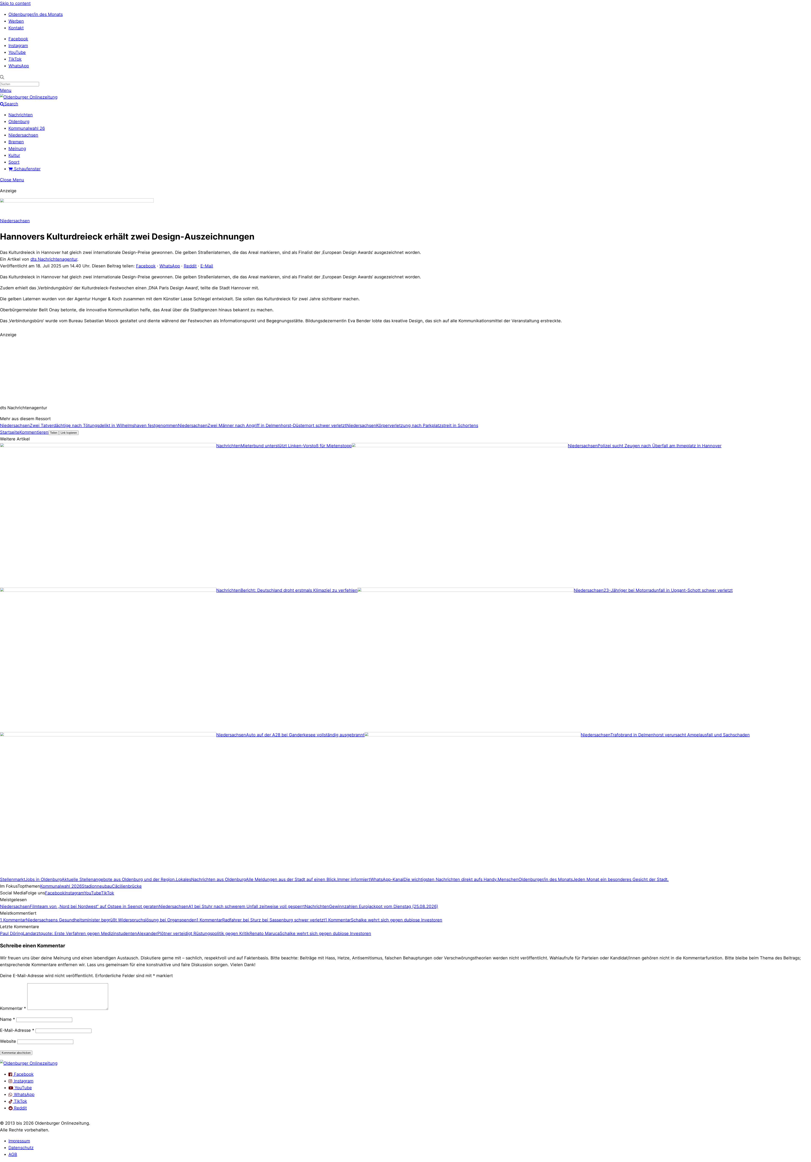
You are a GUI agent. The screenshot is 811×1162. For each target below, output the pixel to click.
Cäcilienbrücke (127, 886)
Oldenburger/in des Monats (35, 14)
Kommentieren (33, 432)
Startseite (9, 432)
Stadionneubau (97, 886)
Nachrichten (20, 114)
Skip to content (15, 3)
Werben (16, 21)
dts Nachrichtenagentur (53, 259)
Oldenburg (18, 121)
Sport (13, 162)
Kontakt (16, 27)
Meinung (17, 148)
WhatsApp (18, 65)
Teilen (53, 432)
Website (8, 1041)
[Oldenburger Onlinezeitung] (28, 1063)
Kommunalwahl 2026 (61, 886)
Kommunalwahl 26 (26, 128)
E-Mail (206, 265)
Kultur (14, 155)
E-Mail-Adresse (17, 1030)
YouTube (17, 52)
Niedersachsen (23, 135)
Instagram (18, 45)
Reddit (190, 265)
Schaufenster (27, 168)
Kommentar (13, 1008)
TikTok (15, 59)
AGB (12, 1154)
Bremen (16, 141)
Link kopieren (69, 432)
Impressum (19, 1140)
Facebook (18, 38)
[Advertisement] (405, 370)
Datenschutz (21, 1147)
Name (7, 1019)
